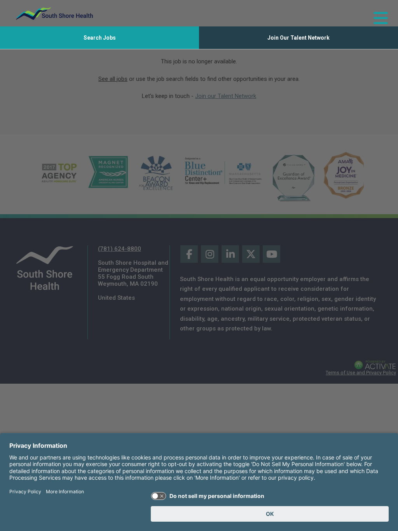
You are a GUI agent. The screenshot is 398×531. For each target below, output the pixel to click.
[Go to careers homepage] (54, 13)
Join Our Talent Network (298, 38)
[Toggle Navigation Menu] (377, 14)
